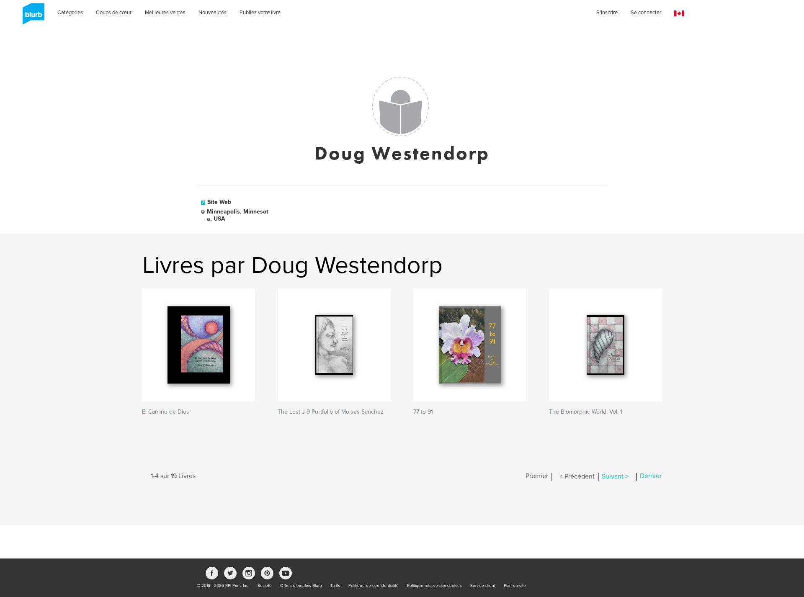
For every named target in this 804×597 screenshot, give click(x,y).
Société (265, 585)
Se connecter (646, 12)
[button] (679, 13)
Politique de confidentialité (373, 585)
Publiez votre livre (260, 12)
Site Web (219, 202)
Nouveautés (212, 12)
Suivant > (615, 476)
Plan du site (515, 585)
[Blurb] (31, 17)
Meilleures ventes (165, 12)
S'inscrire (607, 12)
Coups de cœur (113, 12)
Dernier (651, 476)
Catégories (70, 12)
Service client (482, 585)
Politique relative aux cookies (434, 585)
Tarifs (335, 585)
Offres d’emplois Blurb (301, 585)
